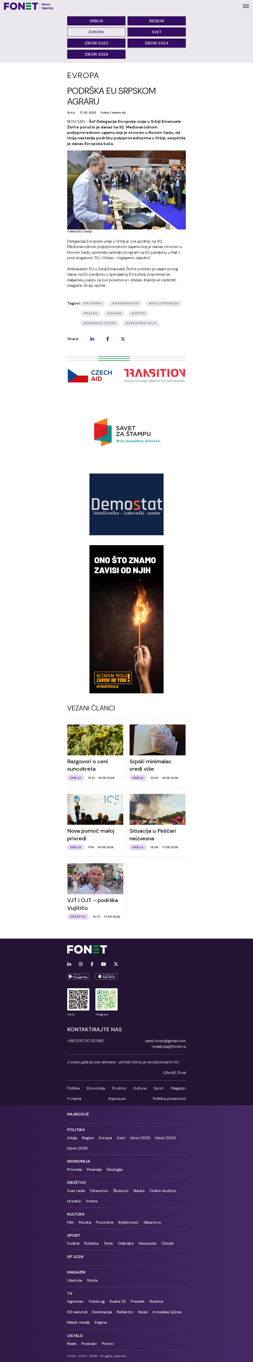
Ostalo (168, 1243)
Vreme (92, 1201)
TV (69, 1293)
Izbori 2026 (96, 54)
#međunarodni (125, 303)
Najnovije (78, 1114)
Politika (73, 1088)
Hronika (74, 1201)
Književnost (128, 1222)
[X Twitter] (116, 964)
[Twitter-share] (123, 339)
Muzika (85, 1222)
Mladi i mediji (78, 1322)
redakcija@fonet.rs (169, 1046)
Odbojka (125, 1243)
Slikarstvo (152, 1222)
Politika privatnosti (169, 1098)
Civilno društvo (162, 1190)
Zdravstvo (99, 1190)
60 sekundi (77, 1312)
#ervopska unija (141, 323)
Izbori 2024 (157, 43)
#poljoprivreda (164, 303)
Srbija (96, 20)
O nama (74, 1098)
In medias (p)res (167, 1312)
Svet (157, 32)
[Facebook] (92, 964)
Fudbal (73, 1243)
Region (156, 20)
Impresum (117, 1098)
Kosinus (156, 1301)
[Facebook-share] (107, 339)
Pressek (138, 1301)
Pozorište (104, 1222)
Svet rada (76, 1190)
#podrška (93, 303)
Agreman (75, 1301)
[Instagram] (81, 964)
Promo (108, 1343)
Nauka (139, 1190)
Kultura (140, 1088)
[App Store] (106, 976)
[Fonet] (29, 6)
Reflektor (125, 1312)
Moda (92, 1280)
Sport (158, 1088)
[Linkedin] (69, 964)
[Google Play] (78, 976)
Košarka (91, 1243)
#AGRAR (114, 313)
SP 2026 (75, 1256)
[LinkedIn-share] (92, 339)
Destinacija (102, 1312)
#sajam (90, 313)
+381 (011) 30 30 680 (85, 1040)
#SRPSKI (138, 313)
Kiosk (143, 1312)
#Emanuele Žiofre (100, 323)
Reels (72, 1343)
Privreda (74, 1169)
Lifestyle (74, 1280)
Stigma (100, 1322)
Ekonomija (96, 1088)
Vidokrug (96, 1301)
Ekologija (115, 1169)
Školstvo (120, 1190)
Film (70, 1222)
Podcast (89, 1343)
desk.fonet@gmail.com (165, 1040)
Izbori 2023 (96, 43)
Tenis (108, 1243)
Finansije (94, 1169)
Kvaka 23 (118, 1301)
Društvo (119, 1088)
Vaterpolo (147, 1243)
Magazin (178, 1088)
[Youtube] (103, 964)
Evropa (96, 32)
